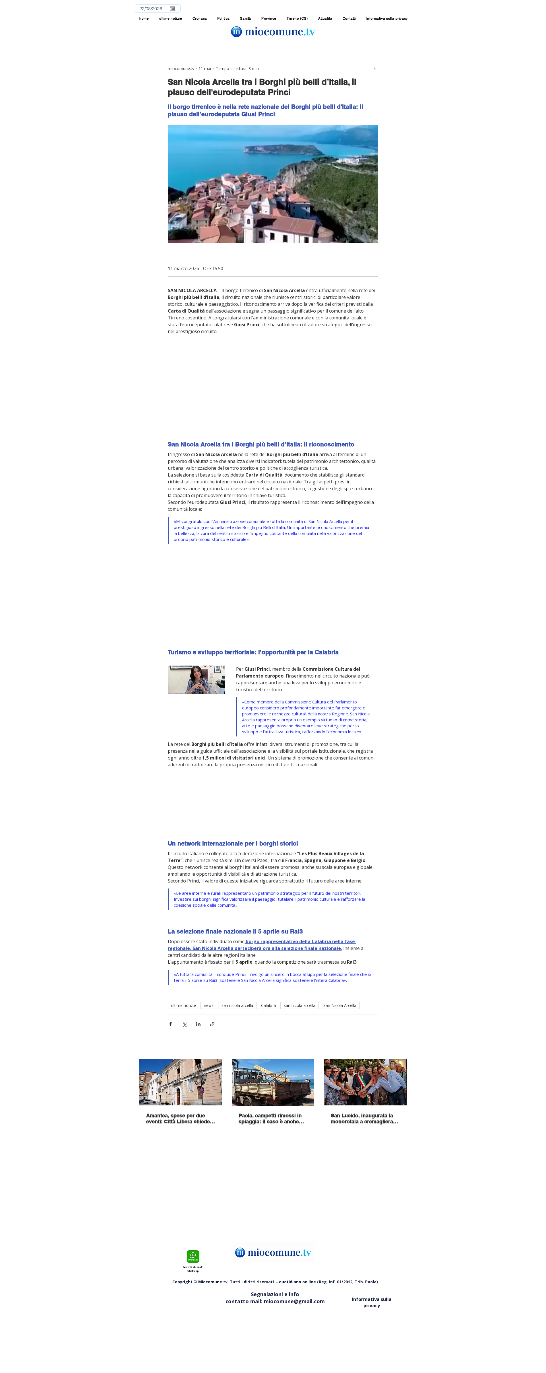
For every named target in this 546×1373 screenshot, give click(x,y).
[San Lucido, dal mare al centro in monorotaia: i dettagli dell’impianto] (365, 1082)
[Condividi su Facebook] (170, 1024)
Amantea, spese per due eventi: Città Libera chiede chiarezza (178, 1118)
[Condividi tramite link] (212, 1024)
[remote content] (273, 384)
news (209, 1005)
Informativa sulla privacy (372, 1302)
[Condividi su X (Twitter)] (184, 1024)
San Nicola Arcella (339, 1005)
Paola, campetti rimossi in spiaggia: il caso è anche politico (270, 1118)
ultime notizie (183, 1005)
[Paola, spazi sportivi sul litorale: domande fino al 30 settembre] (273, 1082)
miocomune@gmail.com (294, 1301)
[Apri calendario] (172, 8)
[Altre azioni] (374, 68)
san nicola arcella (237, 1005)
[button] (269, 18)
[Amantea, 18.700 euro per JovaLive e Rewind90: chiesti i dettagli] (180, 1082)
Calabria (268, 1005)
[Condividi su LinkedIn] (198, 1024)
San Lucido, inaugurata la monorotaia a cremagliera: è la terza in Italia (365, 1118)
